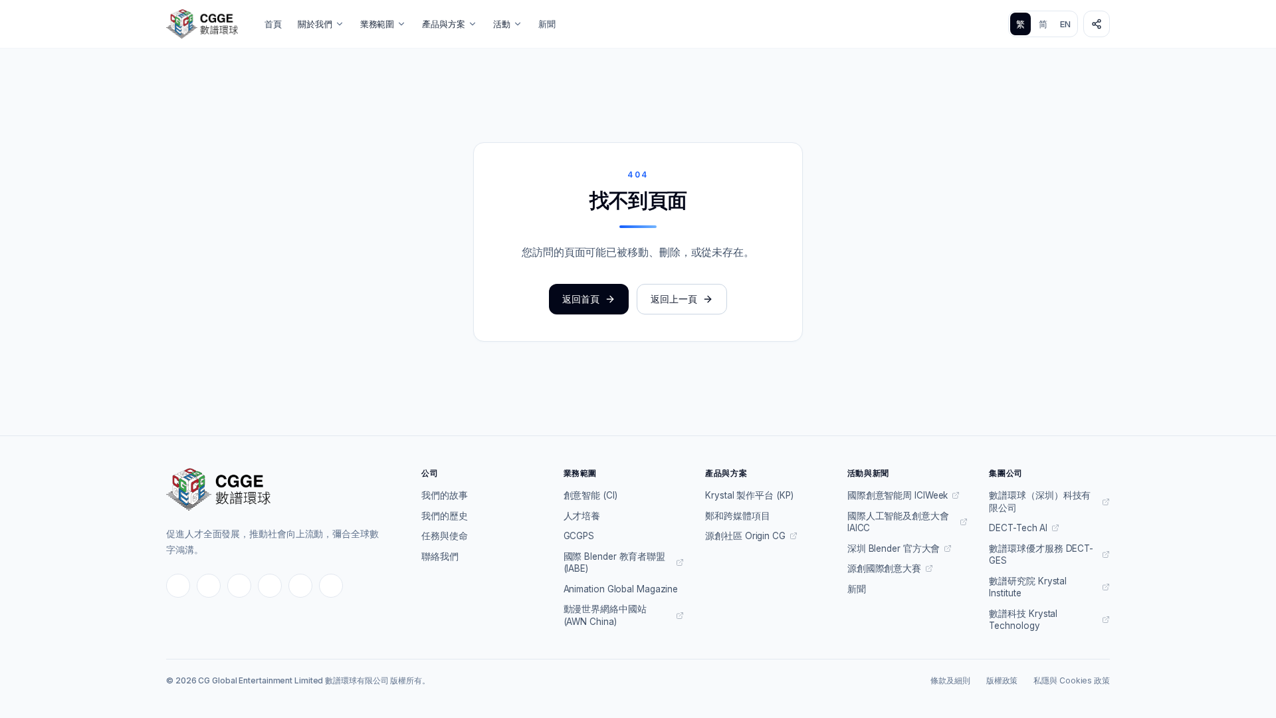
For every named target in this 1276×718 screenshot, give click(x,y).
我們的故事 (444, 495)
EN (1065, 24)
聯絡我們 (440, 556)
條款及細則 (950, 680)
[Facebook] (178, 586)
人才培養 (582, 516)
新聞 (547, 24)
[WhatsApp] (300, 586)
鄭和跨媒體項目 (737, 516)
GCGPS (579, 536)
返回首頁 (580, 298)
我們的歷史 (444, 516)
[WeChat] (270, 586)
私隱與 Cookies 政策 (1071, 680)
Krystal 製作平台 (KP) (749, 495)
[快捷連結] (1096, 24)
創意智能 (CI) (590, 495)
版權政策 (1002, 680)
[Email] (331, 586)
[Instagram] (209, 586)
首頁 (273, 24)
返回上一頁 (674, 298)
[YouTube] (239, 586)
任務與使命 (444, 536)
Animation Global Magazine (621, 589)
